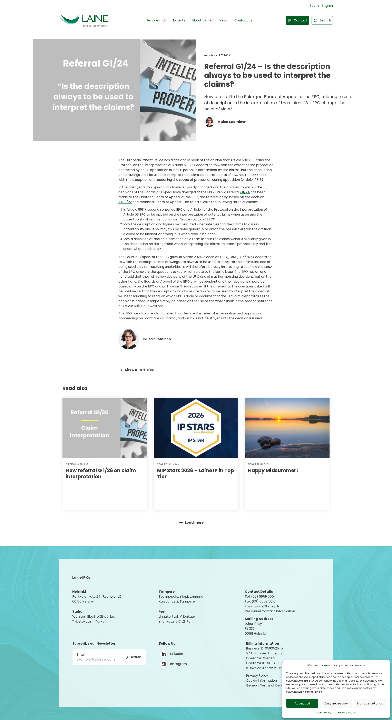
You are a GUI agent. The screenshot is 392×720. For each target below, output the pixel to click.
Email (81, 654)
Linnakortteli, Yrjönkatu (177, 616)
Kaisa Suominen (232, 121)
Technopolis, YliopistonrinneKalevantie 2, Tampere (181, 599)
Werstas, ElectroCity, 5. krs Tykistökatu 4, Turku (94, 619)
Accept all (302, 703)
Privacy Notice (346, 712)
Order (136, 657)
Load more (194, 522)
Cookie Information (261, 680)
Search (325, 20)
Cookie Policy (323, 712)
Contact (300, 20)
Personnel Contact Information (270, 611)
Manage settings (370, 703)
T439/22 (125, 202)
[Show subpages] (164, 20)
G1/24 (245, 192)
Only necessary (336, 703)
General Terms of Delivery (267, 685)
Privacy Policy (257, 675)
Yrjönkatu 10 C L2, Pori (176, 621)
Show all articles (139, 369)
